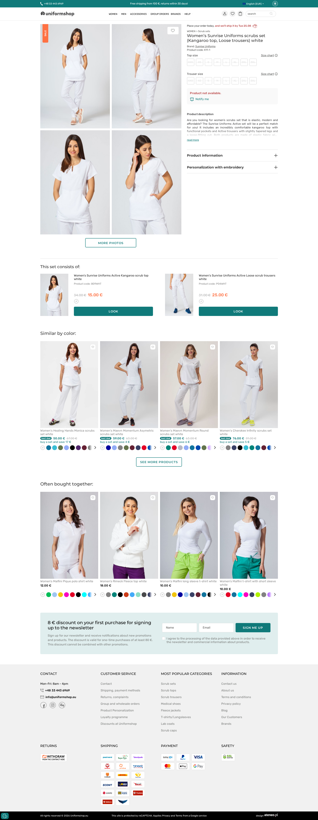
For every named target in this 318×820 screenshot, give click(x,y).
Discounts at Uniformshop (119, 723)
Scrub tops (168, 690)
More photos (111, 243)
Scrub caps (169, 730)
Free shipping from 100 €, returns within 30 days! (159, 3)
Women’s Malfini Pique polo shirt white (66, 581)
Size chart (267, 55)
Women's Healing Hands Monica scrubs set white (67, 432)
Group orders (160, 14)
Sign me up (253, 628)
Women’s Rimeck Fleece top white (123, 581)
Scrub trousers (171, 697)
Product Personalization (117, 710)
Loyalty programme (114, 717)
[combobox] (261, 14)
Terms (179, 815)
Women (113, 14)
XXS (190, 62)
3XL (253, 62)
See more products (159, 462)
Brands (176, 14)
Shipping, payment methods (120, 690)
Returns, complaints (114, 697)
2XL (244, 62)
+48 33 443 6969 (53, 3)
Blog (224, 710)
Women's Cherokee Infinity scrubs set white (246, 432)
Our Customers (231, 717)
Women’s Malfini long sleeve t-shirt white (188, 581)
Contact (106, 683)
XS (199, 62)
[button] (232, 155)
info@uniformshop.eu (60, 697)
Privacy (166, 815)
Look (113, 311)
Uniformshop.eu (79, 815)
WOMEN (191, 31)
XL (235, 62)
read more (193, 140)
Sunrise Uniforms (205, 46)
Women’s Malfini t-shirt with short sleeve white (248, 583)
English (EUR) (254, 3)
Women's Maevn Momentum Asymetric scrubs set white (127, 432)
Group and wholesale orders (120, 703)
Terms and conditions (236, 697)
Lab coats (168, 723)
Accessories (138, 14)
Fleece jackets (171, 710)
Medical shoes (171, 703)
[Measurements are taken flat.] (276, 55)
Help (187, 14)
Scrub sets (204, 31)
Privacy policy (231, 703)
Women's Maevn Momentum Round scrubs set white (184, 432)
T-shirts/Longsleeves (176, 717)
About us (227, 690)
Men (123, 14)
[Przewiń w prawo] (93, 447)
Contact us (229, 683)
